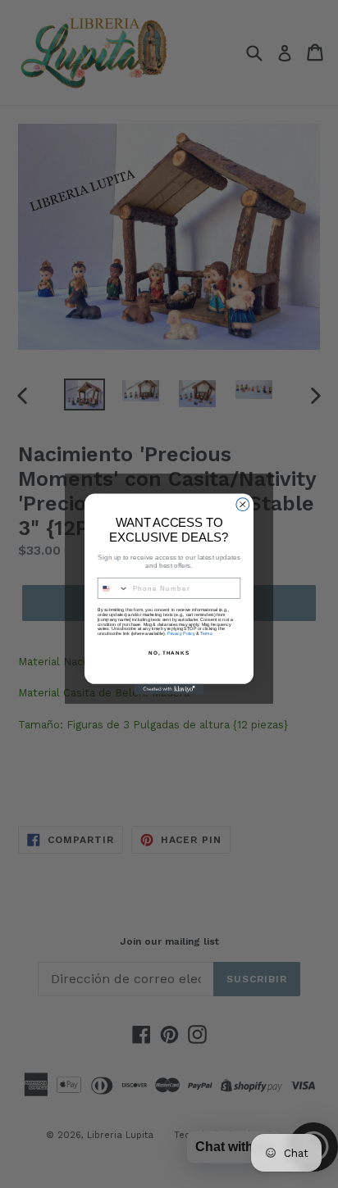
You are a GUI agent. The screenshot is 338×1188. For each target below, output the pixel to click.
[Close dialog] (242, 504)
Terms (206, 633)
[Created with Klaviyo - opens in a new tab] (169, 689)
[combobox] (113, 588)
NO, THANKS (169, 652)
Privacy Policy (180, 633)
